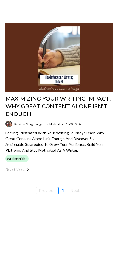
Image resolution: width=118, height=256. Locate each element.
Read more (15, 169)
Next (75, 190)
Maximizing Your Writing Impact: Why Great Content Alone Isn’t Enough (58, 106)
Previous (47, 190)
